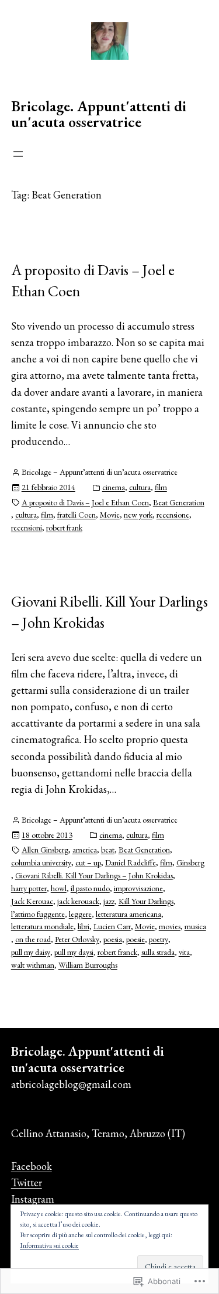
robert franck (117, 952)
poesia (112, 939)
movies (169, 926)
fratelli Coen (76, 514)
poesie (135, 939)
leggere (80, 914)
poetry (158, 939)
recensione (173, 514)
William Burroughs (87, 965)
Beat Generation (178, 502)
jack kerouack (78, 901)
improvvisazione (138, 888)
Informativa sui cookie (49, 1245)
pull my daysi (73, 952)
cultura (140, 487)
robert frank (64, 527)
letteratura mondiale (42, 926)
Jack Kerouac (32, 901)
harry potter (29, 888)
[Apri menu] (18, 154)
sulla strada (158, 952)
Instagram (32, 1199)
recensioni (26, 527)
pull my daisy (30, 952)
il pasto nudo (90, 888)
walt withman (32, 965)
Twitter (26, 1182)
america (84, 849)
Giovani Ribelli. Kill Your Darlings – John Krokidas (109, 611)
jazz (108, 901)
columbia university (41, 862)
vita (184, 952)
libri (83, 926)
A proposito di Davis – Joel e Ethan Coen (93, 280)
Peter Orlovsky (77, 939)
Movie (110, 514)
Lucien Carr (112, 926)
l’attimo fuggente (38, 914)
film (161, 487)
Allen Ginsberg (45, 849)
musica (195, 926)
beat (107, 849)
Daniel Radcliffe (130, 862)
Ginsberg (190, 862)
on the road (33, 939)
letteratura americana (128, 914)
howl (59, 888)
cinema (113, 487)
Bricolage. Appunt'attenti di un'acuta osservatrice (98, 114)
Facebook (31, 1166)
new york (138, 514)
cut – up (88, 862)
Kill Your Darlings (146, 901)
